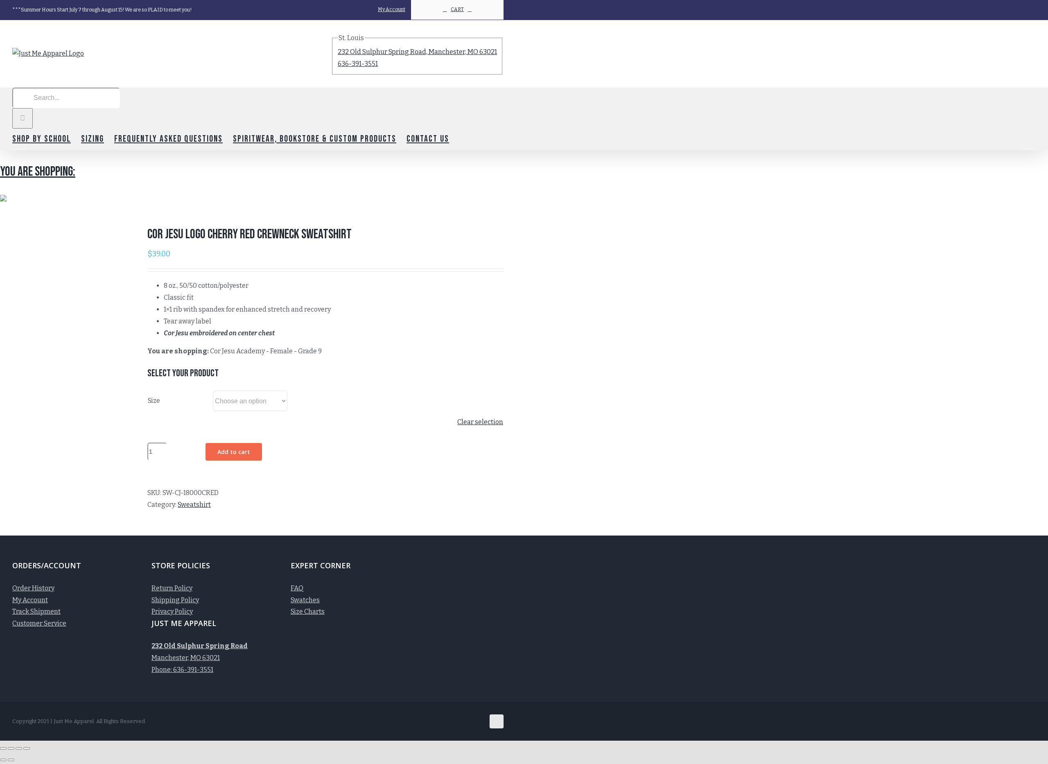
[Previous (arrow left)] (3, 760)
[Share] (11, 748)
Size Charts (308, 611)
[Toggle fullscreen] (19, 748)
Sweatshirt (194, 505)
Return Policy (171, 588)
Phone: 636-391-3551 (182, 670)
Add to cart (233, 452)
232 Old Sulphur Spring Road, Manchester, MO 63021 (417, 52)
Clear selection (480, 422)
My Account (30, 600)
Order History (33, 588)
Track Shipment (36, 611)
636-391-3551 (358, 64)
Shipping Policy (175, 600)
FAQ (297, 588)
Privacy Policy (172, 611)
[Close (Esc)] (3, 748)
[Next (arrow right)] (11, 760)
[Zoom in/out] (26, 748)
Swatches (305, 600)
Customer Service (39, 623)
